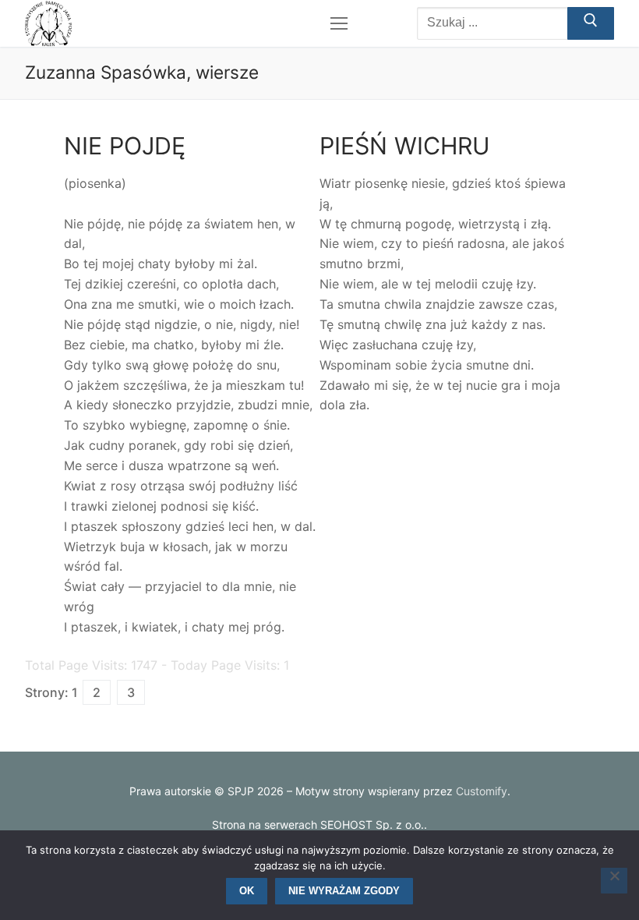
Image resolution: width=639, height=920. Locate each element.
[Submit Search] (590, 23)
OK (246, 891)
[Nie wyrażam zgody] (614, 881)
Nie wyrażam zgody (344, 891)
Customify (481, 791)
